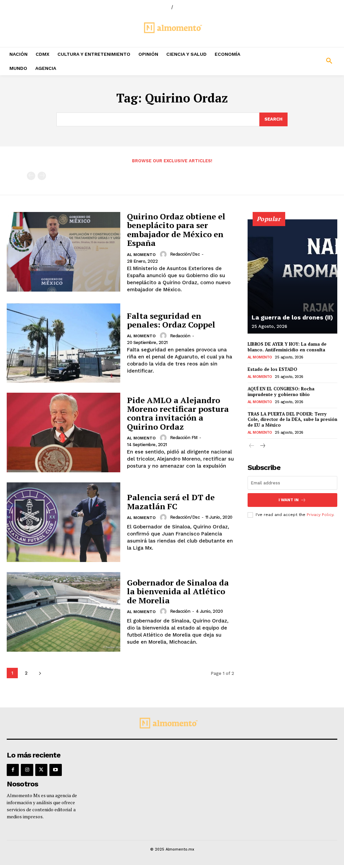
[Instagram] (27, 770)
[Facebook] (13, 770)
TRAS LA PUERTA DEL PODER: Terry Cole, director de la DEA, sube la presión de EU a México (292, 419)
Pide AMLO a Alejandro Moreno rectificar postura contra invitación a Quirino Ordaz (178, 413)
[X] (41, 770)
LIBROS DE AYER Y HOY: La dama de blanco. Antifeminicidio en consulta (287, 347)
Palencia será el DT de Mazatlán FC (171, 501)
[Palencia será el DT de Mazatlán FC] (63, 522)
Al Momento (141, 254)
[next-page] (39, 673)
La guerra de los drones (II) (292, 317)
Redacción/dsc (185, 254)
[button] (301, 61)
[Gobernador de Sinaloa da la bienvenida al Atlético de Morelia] (63, 612)
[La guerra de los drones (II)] (292, 276)
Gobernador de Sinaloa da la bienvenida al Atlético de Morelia (178, 591)
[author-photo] (164, 254)
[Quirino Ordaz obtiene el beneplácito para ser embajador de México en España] (63, 252)
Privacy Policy (320, 514)
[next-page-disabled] (42, 176)
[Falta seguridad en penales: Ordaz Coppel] (63, 343)
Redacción (180, 335)
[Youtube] (55, 770)
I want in (288, 500)
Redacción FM (184, 437)
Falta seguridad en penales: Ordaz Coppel (171, 320)
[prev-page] (31, 176)
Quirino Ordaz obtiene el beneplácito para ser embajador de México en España (176, 229)
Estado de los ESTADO (272, 369)
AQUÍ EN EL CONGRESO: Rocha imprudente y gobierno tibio (281, 391)
